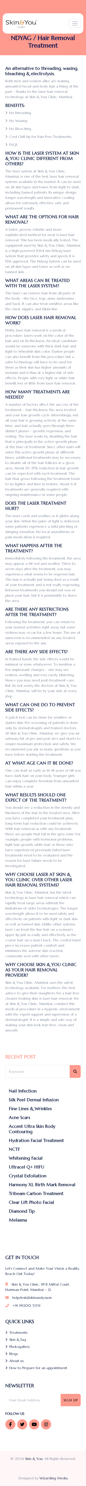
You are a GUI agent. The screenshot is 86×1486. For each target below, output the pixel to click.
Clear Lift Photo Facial (31, 1202)
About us (16, 1361)
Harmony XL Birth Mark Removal (42, 1184)
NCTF (14, 1149)
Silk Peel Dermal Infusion (34, 1100)
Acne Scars (19, 1117)
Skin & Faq (17, 1339)
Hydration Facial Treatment (36, 1140)
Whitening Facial (26, 1158)
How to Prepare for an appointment (38, 1368)
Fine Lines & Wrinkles (30, 1108)
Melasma (18, 1220)
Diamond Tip (22, 1211)
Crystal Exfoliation (27, 1176)
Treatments (18, 1332)
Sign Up (71, 1400)
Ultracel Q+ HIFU (26, 1167)
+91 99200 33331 (26, 1305)
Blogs (13, 1353)
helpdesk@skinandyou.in (32, 1297)
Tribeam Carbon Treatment (36, 1193)
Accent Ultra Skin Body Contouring (32, 1129)
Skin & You (34, 1458)
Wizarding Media (53, 1478)
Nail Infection (23, 1091)
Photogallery (19, 1346)
